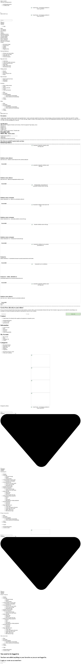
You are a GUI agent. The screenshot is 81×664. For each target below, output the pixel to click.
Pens (6, 498)
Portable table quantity (5, 135)
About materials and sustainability (12, 96)
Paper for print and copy (10, 494)
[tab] (40, 29)
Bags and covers (4, 58)
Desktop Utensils (4, 37)
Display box (3, 257)
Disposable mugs (9, 485)
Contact (4, 99)
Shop (4, 92)
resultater (2, 469)
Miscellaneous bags (9, 510)
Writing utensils (4, 68)
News (2, 31)
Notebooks (8, 493)
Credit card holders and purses (12, 507)
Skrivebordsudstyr (6, 501)
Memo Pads (8, 492)
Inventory (2, 83)
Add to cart (3, 137)
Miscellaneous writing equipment (12, 500)
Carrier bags (8, 506)
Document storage (9, 476)
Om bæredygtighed (7, 94)
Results (2, 22)
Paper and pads (4, 76)
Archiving (5, 475)
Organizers (8, 503)
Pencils (7, 497)
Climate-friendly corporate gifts (9, 479)
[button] (40, 28)
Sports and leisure (4, 39)
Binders (7, 477)
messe (36, 124)
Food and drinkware (5, 51)
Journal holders (9, 478)
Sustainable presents (5, 34)
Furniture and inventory (15, 124)
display (33, 124)
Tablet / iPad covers (9, 509)
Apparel (2, 33)
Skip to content (4, 1)
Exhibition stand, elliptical (6, 158)
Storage (2, 42)
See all (2, 24)
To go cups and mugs (10, 484)
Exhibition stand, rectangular (7, 197)
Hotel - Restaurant (4, 38)
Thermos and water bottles (11, 483)
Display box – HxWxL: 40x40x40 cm (9, 276)
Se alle (2, 470)
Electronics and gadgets (5, 41)
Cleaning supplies (4, 36)
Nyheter (4, 474)
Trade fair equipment (5, 35)
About (4, 97)
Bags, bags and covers (7, 505)
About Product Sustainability (11, 95)
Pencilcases (8, 499)
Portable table (5, 132)
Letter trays (8, 502)
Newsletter (5, 93)
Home (2, 130)
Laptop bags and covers (10, 508)
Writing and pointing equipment (9, 495)
